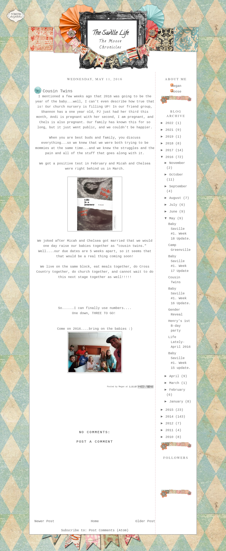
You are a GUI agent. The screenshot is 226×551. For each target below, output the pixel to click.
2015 (170, 410)
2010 (170, 437)
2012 (170, 423)
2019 (170, 137)
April (175, 376)
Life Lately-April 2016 (179, 342)
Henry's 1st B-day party (179, 326)
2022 (170, 123)
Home (95, 521)
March (175, 383)
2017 (170, 150)
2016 (170, 157)
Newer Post (44, 521)
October (176, 175)
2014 (170, 417)
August (176, 198)
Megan (176, 86)
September (178, 186)
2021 (170, 130)
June (174, 212)
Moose (176, 91)
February (177, 390)
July (174, 205)
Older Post (145, 521)
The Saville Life (110, 33)
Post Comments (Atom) (109, 530)
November (177, 163)
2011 (170, 430)
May (173, 218)
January (177, 401)
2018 (170, 143)
